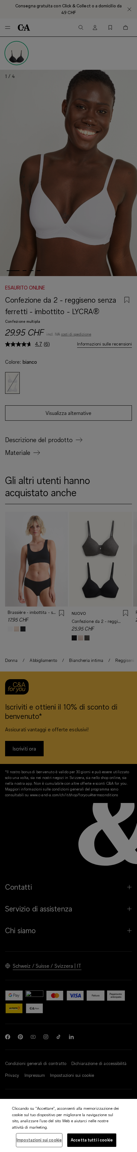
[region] (68, 1125)
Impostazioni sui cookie (39, 1139)
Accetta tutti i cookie (92, 1139)
